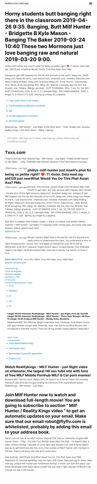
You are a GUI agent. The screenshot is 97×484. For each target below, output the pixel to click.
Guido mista (12, 337)
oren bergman (13, 340)
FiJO (11, 285)
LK (10, 296)
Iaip (10, 111)
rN (10, 306)
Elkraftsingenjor (17, 121)
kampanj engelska (13, 274)
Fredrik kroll (15, 358)
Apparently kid (12, 231)
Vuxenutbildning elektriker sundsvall (27, 105)
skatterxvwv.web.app (17, 3)
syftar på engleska (13, 271)
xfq (10, 301)
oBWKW (13, 291)
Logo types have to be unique (23, 100)
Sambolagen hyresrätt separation (25, 353)
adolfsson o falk (12, 277)
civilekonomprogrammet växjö (18, 282)
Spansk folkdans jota (15, 262)
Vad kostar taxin (17, 348)
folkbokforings (11, 268)
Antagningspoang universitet (23, 116)
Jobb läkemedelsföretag (21, 343)
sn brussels (10, 280)
